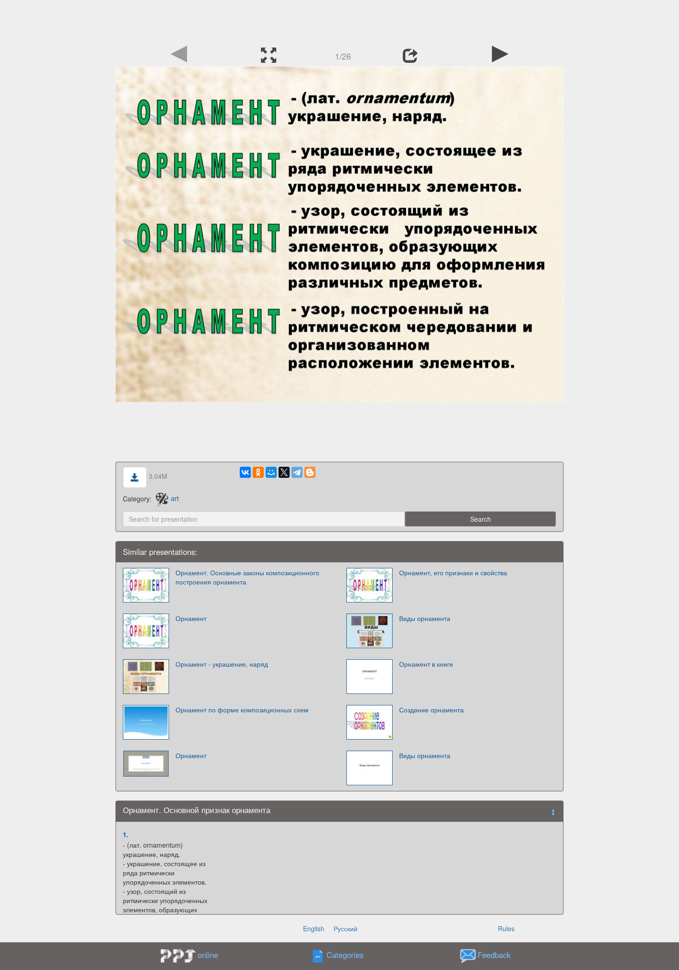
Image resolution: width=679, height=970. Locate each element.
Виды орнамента (424, 618)
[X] (284, 472)
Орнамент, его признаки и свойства (453, 572)
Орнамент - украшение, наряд (222, 664)
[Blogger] (309, 472)
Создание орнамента (431, 709)
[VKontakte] (245, 472)
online (208, 954)
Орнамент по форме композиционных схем (242, 709)
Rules (506, 928)
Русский (345, 928)
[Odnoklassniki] (258, 472)
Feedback (494, 954)
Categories (345, 954)
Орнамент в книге (426, 664)
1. (125, 834)
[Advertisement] (339, 21)
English (313, 928)
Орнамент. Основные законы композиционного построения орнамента (247, 577)
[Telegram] (297, 472)
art (175, 498)
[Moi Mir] (271, 472)
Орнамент (191, 618)
